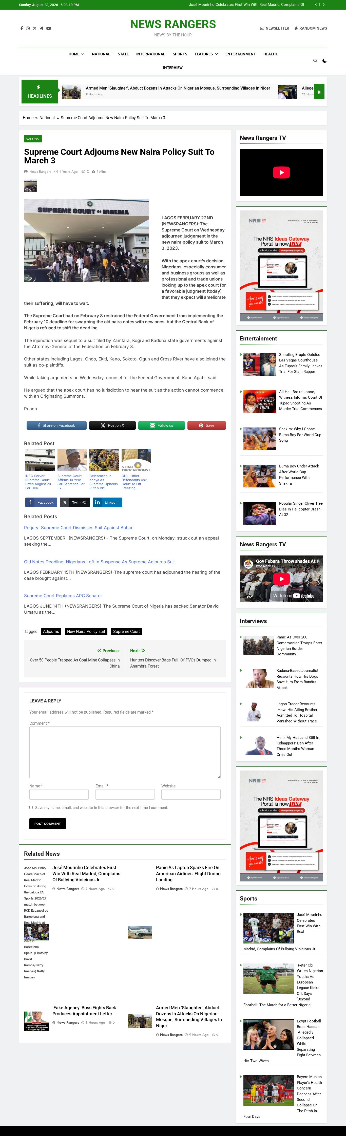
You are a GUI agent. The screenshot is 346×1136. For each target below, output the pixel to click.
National (101, 54)
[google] (41, 29)
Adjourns (51, 631)
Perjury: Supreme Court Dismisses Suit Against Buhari (78, 527)
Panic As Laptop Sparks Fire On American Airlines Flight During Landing (188, 873)
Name (36, 786)
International (150, 54)
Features (204, 54)
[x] (34, 29)
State (123, 54)
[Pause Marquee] (319, 91)
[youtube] (48, 29)
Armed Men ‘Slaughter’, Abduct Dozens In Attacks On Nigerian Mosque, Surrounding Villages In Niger (132, 88)
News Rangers (40, 171)
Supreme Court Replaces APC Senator (63, 595)
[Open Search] (315, 61)
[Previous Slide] (316, 5)
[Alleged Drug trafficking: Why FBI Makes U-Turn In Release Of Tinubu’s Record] (241, 94)
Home (74, 54)
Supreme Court (126, 631)
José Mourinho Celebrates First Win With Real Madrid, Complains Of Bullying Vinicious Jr (246, 5)
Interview (173, 68)
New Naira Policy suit (86, 631)
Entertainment (240, 54)
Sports (180, 54)
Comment (39, 723)
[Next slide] (323, 5)
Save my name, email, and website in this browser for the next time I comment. (101, 807)
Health (270, 54)
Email (101, 786)
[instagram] (28, 29)
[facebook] (22, 29)
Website (168, 786)
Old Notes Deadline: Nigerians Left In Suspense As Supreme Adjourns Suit (99, 561)
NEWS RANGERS (173, 24)
